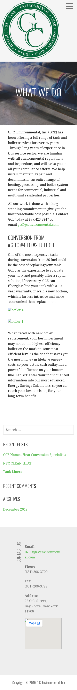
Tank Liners (12, 472)
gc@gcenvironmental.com (38, 225)
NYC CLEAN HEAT (17, 463)
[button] (71, 6)
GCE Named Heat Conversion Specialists (34, 455)
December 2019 (15, 509)
